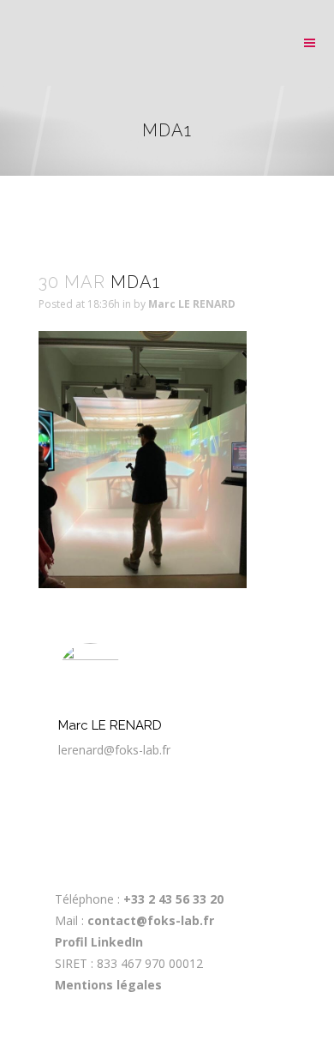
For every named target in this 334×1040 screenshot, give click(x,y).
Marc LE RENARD (192, 304)
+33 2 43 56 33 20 (172, 899)
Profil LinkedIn (99, 942)
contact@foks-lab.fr (150, 920)
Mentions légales (108, 985)
